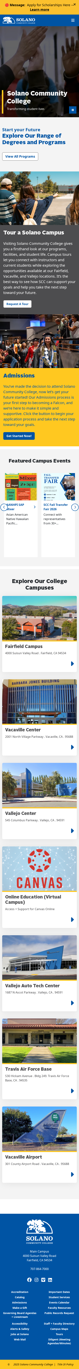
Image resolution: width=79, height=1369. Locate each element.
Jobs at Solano (20, 1334)
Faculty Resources (59, 1307)
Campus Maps (59, 1329)
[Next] (75, 507)
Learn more (39, 9)
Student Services (59, 1297)
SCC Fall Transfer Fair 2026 (56, 507)
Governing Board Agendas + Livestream (19, 1315)
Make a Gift (19, 1307)
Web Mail (20, 1339)
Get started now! (19, 436)
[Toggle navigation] (73, 20)
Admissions (20, 1302)
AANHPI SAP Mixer (15, 507)
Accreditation (19, 1292)
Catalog (20, 1297)
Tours (59, 1334)
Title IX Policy (65, 1364)
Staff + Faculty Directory (59, 1323)
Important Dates (59, 1292)
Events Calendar (59, 1302)
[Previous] (4, 507)
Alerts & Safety (19, 1329)
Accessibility (20, 1323)
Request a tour (17, 304)
